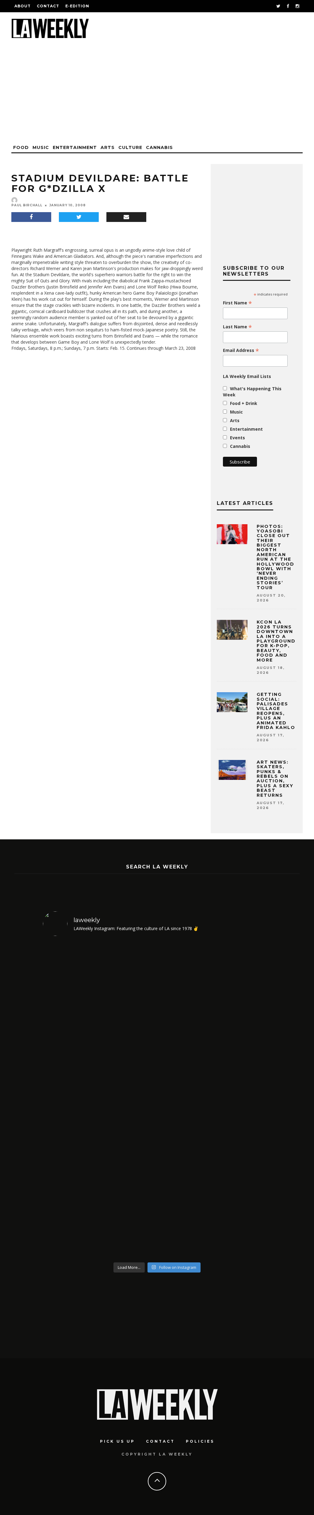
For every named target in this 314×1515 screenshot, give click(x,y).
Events (237, 438)
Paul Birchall (26, 205)
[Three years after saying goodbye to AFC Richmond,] (243, 1100)
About (22, 6)
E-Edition (77, 6)
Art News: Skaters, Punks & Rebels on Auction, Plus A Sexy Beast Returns (275, 778)
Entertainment (75, 147)
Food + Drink (243, 403)
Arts (108, 147)
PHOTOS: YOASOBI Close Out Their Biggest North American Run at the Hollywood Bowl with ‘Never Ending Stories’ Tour (275, 557)
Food (21, 147)
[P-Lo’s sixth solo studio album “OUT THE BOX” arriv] (70, 1100)
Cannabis (159, 147)
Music (41, 147)
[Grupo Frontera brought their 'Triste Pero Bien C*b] (186, 1100)
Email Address (241, 350)
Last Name (237, 326)
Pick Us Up (117, 1441)
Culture (130, 147)
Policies (200, 1441)
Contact (48, 6)
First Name (237, 303)
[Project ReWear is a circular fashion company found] (128, 1100)
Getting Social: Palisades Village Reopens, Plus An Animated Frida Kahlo (276, 711)
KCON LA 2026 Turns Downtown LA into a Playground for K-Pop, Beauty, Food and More (276, 640)
